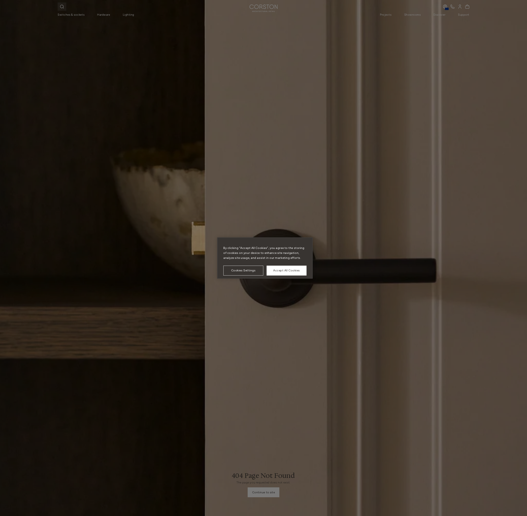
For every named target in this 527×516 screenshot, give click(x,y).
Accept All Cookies (286, 270)
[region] (265, 258)
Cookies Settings (243, 270)
